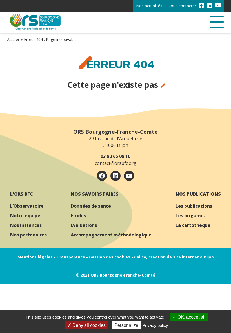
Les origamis (190, 215)
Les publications (194, 206)
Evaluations (84, 225)
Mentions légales (35, 257)
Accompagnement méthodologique (111, 235)
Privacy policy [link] (155, 325)
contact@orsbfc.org (115, 163)
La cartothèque (193, 225)
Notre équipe (25, 215)
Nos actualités (149, 5)
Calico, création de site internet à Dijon (174, 257)
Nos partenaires (28, 235)
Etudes (78, 215)
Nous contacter (182, 5)
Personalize (126, 325)
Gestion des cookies (109, 257)
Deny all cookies (88, 325)
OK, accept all (190, 317)
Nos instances (26, 225)
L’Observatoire (27, 206)
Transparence (71, 257)
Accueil (13, 39)
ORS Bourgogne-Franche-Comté (115, 131)
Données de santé (91, 206)
